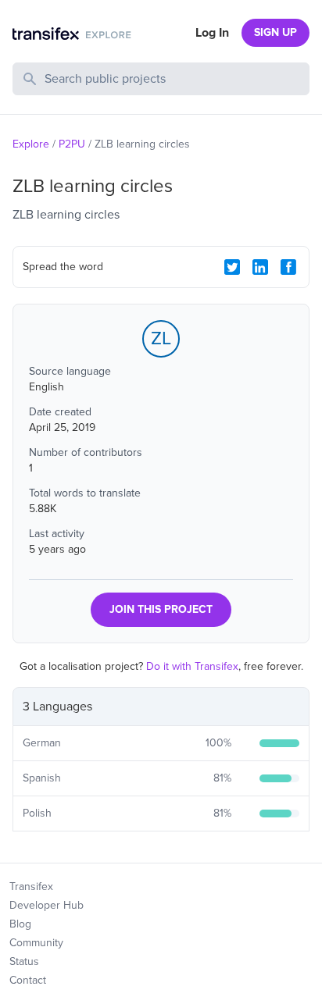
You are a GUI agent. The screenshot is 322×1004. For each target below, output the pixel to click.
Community (36, 942)
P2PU (72, 144)
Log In (212, 33)
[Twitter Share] (232, 267)
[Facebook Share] (288, 267)
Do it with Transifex (192, 666)
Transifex (31, 886)
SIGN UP (275, 32)
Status (24, 961)
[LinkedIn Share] (260, 267)
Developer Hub (46, 905)
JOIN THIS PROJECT (161, 609)
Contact (27, 980)
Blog (20, 924)
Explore (31, 144)
